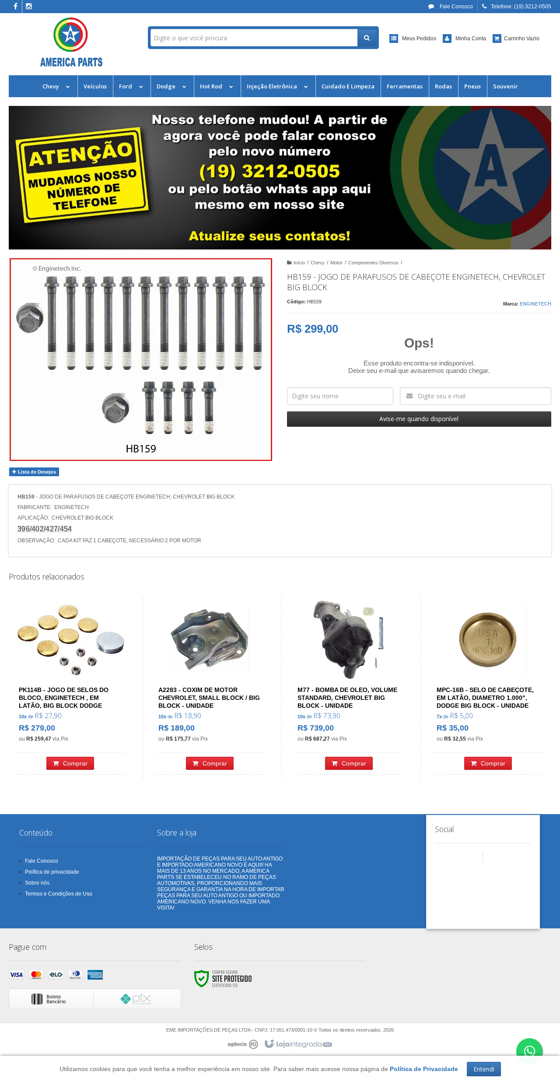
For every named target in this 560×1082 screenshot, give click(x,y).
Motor (336, 262)
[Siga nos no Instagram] (28, 7)
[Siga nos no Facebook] (15, 7)
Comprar (75, 763)
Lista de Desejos (36, 471)
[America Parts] (71, 42)
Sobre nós (37, 883)
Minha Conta (470, 38)
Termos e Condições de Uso (58, 894)
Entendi (483, 1069)
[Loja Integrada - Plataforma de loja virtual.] (297, 1044)
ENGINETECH (535, 303)
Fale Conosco (455, 7)
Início (299, 262)
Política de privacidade (52, 872)
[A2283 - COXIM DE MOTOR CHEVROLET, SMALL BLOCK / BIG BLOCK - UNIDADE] (210, 687)
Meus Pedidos (419, 38)
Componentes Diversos (373, 262)
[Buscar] (366, 37)
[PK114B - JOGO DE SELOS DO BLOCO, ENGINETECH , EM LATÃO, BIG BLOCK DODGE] (70, 687)
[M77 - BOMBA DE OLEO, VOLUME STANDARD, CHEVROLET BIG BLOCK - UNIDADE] (349, 687)
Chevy (318, 262)
